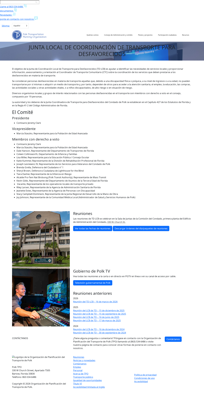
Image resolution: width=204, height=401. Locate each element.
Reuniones (78, 357)
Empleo (77, 367)
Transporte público (83, 377)
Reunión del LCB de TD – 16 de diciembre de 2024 (98, 329)
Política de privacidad (145, 374)
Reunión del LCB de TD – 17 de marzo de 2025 (97, 320)
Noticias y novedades (84, 360)
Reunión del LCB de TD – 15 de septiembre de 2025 (99, 313)
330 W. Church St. (116, 222)
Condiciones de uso (144, 378)
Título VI (77, 383)
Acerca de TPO (80, 373)
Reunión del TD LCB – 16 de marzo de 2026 (95, 301)
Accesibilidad (141, 381)
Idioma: (6, 25)
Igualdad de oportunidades (87, 380)
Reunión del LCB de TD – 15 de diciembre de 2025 (98, 310)
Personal (77, 370)
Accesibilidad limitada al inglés (89, 387)
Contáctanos (173, 339)
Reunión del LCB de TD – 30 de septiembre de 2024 (99, 332)
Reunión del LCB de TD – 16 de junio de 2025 (96, 317)
